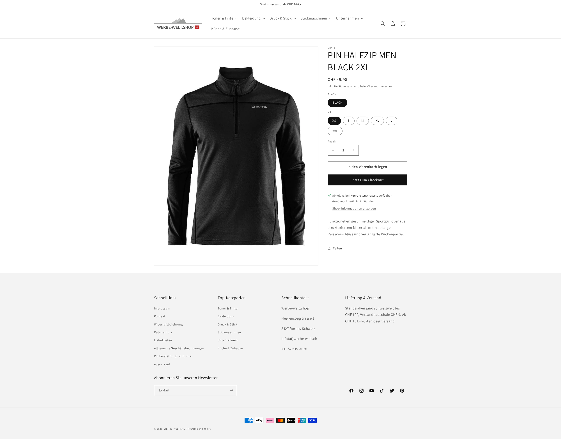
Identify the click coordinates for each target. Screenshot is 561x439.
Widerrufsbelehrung (168, 324)
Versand (348, 86)
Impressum (162, 308)
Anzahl (332, 141)
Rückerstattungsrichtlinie (173, 356)
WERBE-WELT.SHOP (175, 428)
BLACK (337, 102)
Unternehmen (228, 340)
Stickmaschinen (229, 332)
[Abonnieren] (231, 390)
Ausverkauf (162, 364)
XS (334, 120)
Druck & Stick (227, 324)
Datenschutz (163, 332)
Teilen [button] (337, 248)
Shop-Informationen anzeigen (354, 208)
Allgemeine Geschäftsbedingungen (179, 348)
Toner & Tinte (227, 308)
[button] (223, 18)
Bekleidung (226, 316)
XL (377, 120)
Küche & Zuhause (230, 348)
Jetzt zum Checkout (367, 180)
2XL (335, 131)
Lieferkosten (163, 340)
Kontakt (159, 316)
